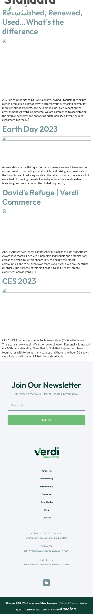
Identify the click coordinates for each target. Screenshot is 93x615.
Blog (46, 509)
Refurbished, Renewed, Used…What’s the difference (42, 22)
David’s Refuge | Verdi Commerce (40, 197)
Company (46, 494)
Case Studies (46, 502)
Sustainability (46, 486)
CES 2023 (19, 281)
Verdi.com (46, 470)
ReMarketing (46, 478)
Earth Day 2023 (30, 129)
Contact (47, 517)
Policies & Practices (68, 603)
